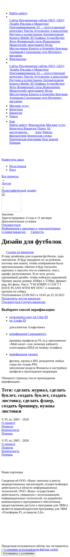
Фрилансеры (17, 59)
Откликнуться (11, 225)
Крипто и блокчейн (42, 48)
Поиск (13, 116)
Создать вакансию (33, 302)
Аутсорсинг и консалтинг (51, 30)
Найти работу (18, 13)
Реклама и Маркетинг (34, 23)
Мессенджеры (19, 48)
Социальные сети (36, 52)
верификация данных (23, 354)
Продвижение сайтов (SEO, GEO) (41, 20)
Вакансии (15, 112)
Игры (48, 45)
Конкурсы (16, 109)
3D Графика (38, 38)
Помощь (14, 142)
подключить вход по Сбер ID (28, 317)
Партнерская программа (25, 139)
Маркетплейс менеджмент (27, 45)
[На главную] (5, 6)
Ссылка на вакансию (20, 252)
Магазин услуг (19, 105)
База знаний (50, 139)
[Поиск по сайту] (12, 153)
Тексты (29, 30)
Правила (7, 426)
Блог (39, 132)
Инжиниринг (51, 41)
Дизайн (14, 23)
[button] (10, 16)
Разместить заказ (13, 159)
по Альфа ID (17, 320)
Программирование (22, 27)
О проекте (8, 423)
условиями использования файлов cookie (31, 549)
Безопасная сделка (39, 135)
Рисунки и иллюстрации (26, 34)
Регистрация (17, 166)
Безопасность (10, 430)
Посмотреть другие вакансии (21, 298)
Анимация (16, 52)
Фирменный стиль (30, 41)
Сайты (14, 20)
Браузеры (61, 48)
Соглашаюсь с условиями (18, 553)
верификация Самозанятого (27, 334)
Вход (12, 169)
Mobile (25, 38)
